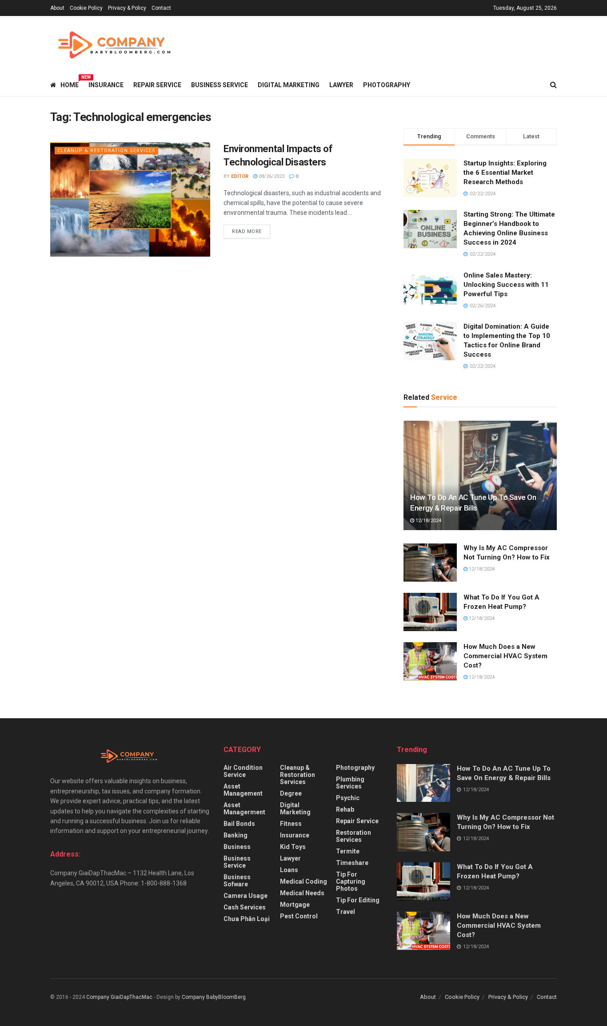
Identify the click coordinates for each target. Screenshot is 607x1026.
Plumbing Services (350, 783)
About (57, 8)
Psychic (347, 797)
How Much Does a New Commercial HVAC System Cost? (505, 656)
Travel (345, 911)
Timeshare (352, 862)
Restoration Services (353, 836)
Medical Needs (302, 893)
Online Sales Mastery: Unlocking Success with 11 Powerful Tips (506, 284)
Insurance (106, 85)
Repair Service (157, 85)
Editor (239, 176)
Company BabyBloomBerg (214, 997)
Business (237, 846)
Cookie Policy (86, 8)
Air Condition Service (243, 771)
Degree (291, 793)
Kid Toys (293, 846)
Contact (161, 8)
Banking (236, 835)
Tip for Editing (357, 900)
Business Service (219, 85)
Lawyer (341, 85)
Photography (386, 85)
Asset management (243, 790)
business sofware (237, 880)
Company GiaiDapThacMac (119, 997)
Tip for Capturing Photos (350, 881)
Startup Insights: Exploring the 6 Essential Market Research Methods (505, 172)
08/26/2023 (270, 176)
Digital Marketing (288, 85)
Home (69, 84)
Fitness (291, 823)
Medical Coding (303, 881)
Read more (247, 231)
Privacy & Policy (127, 8)
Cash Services (245, 907)
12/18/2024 (427, 520)
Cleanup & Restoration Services (106, 150)
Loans (289, 869)
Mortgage (295, 904)
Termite (347, 851)
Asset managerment (244, 808)
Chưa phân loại (247, 918)
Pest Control (299, 916)
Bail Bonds (239, 823)
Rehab (345, 809)
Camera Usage (246, 895)
